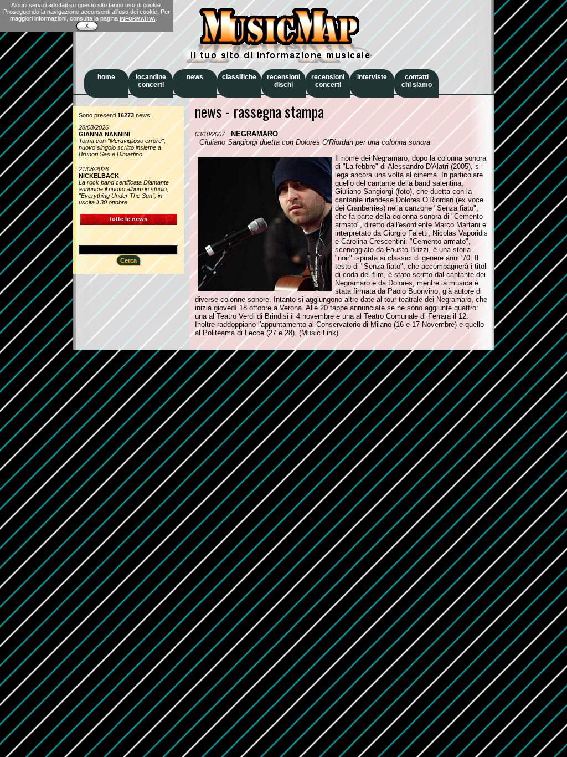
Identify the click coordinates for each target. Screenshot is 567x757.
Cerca (128, 260)
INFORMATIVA (138, 19)
